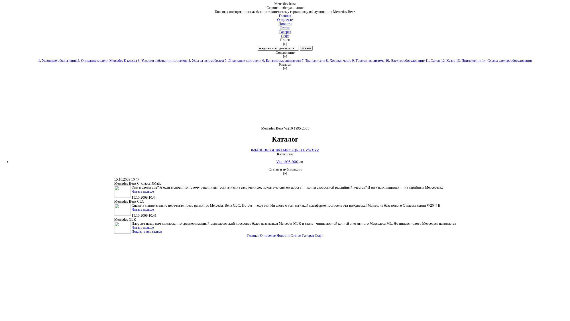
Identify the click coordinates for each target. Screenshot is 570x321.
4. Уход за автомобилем (206, 60)
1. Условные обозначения (57, 60)
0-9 (253, 150)
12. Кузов (448, 60)
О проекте (285, 20)
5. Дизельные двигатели (243, 60)
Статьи (285, 28)
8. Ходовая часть (339, 60)
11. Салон (433, 60)
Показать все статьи (147, 231)
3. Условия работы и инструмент (163, 60)
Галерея (285, 32)
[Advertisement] (285, 98)
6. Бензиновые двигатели (282, 60)
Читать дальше (143, 191)
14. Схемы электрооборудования (507, 60)
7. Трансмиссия (314, 60)
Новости (285, 24)
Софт (285, 36)
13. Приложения (469, 60)
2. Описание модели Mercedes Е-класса (107, 60)
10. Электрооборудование (405, 60)
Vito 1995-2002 (287, 162)
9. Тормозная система (368, 60)
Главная (285, 16)
